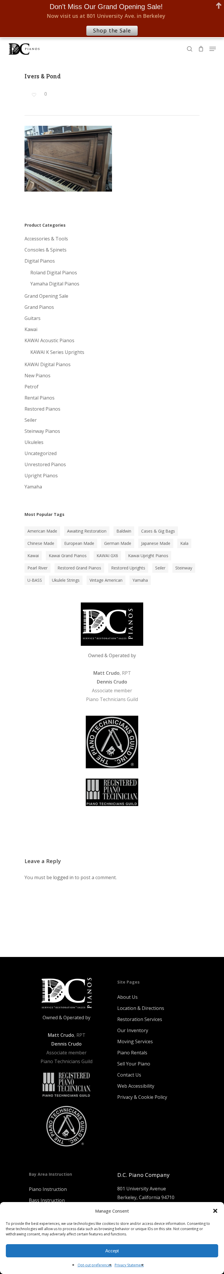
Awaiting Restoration (86, 531)
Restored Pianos (42, 409)
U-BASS (34, 580)
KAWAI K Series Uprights (57, 352)
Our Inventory (132, 1030)
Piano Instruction (48, 1189)
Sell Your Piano (133, 1063)
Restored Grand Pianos (79, 568)
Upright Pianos (41, 475)
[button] (215, 1211)
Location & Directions (140, 1008)
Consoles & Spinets (45, 250)
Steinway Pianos (42, 431)
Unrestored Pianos (45, 464)
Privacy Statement (129, 1265)
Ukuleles (33, 442)
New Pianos (37, 375)
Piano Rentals (132, 1052)
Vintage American (106, 580)
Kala (184, 543)
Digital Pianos (39, 261)
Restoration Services (139, 1019)
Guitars (32, 318)
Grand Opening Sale (46, 296)
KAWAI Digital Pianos (47, 364)
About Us (127, 997)
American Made (42, 531)
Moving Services (135, 1041)
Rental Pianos (39, 398)
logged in (63, 877)
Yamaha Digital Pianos (54, 283)
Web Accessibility (135, 1086)
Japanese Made (155, 543)
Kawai (30, 329)
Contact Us (129, 1075)
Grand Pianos (39, 307)
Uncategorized (40, 453)
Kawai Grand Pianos (68, 555)
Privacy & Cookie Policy (142, 1097)
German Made (117, 543)
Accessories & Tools (46, 238)
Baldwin (123, 531)
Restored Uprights (128, 568)
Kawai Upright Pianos (148, 555)
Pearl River (37, 568)
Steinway (183, 568)
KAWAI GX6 (107, 555)
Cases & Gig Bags (158, 531)
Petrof (31, 386)
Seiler (30, 420)
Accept (112, 1250)
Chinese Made (40, 543)
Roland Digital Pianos (53, 272)
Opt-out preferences (95, 1265)
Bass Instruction (47, 1200)
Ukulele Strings (66, 580)
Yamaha (33, 486)
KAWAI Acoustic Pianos (49, 340)
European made (79, 543)
